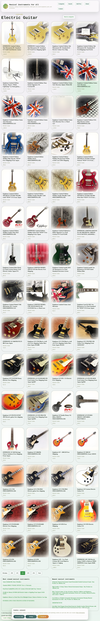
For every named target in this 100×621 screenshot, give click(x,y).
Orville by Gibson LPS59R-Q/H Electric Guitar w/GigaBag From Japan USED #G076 (24, 593)
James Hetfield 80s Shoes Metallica (12, 582)
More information (80, 612)
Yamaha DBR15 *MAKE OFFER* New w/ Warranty (17, 585)
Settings (31, 616)
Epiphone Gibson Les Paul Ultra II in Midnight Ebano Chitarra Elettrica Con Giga (25, 597)
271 (17, 573)
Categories (61, 4)
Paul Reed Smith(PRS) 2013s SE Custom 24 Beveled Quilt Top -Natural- (22, 589)
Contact (61, 8)
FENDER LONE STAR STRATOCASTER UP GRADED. (19, 600)
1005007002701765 (57, 602)
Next (39, 573)
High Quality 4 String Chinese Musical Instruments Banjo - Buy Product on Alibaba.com (72, 587)
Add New (78, 4)
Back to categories (69, 16)
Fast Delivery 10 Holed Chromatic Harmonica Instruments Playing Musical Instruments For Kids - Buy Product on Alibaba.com (72, 598)
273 (28, 573)
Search (70, 4)
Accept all (43, 616)
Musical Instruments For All (5, 6)
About (87, 4)
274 (34, 573)
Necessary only (19, 616)
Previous (5, 573)
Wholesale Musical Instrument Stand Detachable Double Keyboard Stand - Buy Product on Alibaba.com (73, 582)
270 (12, 573)
